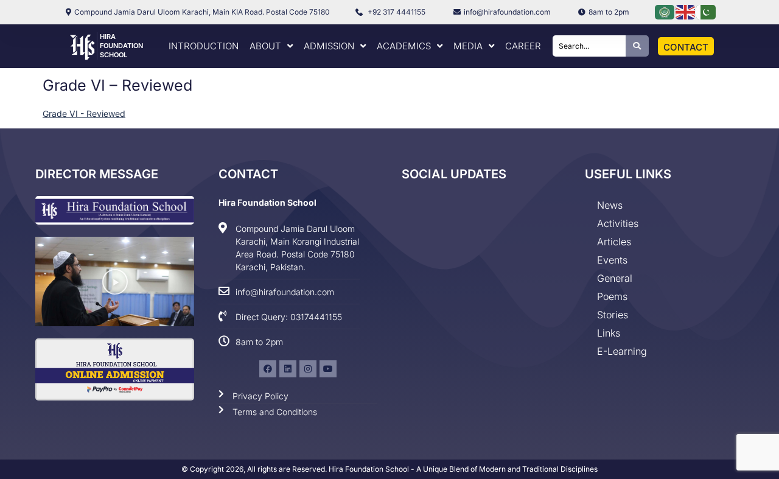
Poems (612, 296)
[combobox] (589, 46)
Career (523, 46)
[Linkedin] (287, 368)
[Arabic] (665, 11)
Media (468, 46)
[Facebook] (267, 368)
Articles (614, 242)
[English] (686, 11)
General (614, 278)
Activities (617, 223)
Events (612, 260)
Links (608, 333)
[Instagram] (307, 368)
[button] (115, 281)
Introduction (204, 46)
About (265, 46)
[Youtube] (328, 368)
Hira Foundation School (121, 45)
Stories (612, 315)
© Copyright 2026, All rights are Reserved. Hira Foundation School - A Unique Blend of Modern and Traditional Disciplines (389, 469)
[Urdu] (706, 11)
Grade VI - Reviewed (84, 113)
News (610, 205)
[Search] (637, 46)
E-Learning (622, 351)
